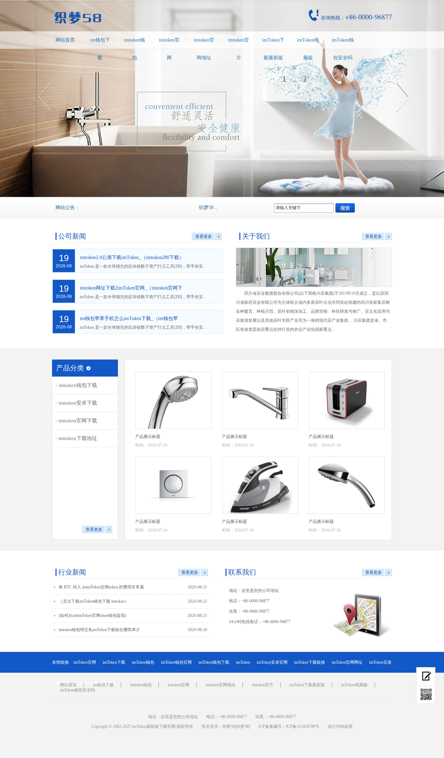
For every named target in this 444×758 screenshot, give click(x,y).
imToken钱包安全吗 (343, 48)
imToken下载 (114, 662)
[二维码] (425, 695)
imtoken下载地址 (78, 438)
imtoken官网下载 (78, 420)
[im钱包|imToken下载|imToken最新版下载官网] (126, 18)
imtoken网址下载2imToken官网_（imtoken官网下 (131, 288)
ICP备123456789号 (302, 726)
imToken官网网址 (347, 662)
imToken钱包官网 (176, 662)
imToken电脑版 (308, 48)
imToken (243, 662)
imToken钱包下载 (213, 662)
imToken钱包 (143, 662)
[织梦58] (242, 726)
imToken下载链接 (309, 662)
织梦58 (228, 726)
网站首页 (65, 40)
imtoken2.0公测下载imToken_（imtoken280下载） (132, 257)
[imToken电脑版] (425, 676)
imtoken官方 (238, 48)
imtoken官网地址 (204, 48)
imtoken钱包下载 (78, 385)
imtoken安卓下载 (78, 403)
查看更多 (203, 236)
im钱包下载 (100, 48)
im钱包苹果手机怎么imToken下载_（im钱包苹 (129, 318)
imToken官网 (85, 662)
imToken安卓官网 (272, 662)
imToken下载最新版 (273, 48)
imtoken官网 (169, 48)
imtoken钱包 (134, 48)
